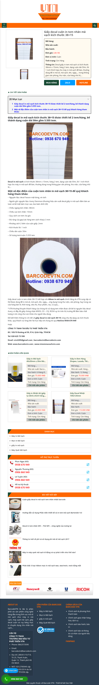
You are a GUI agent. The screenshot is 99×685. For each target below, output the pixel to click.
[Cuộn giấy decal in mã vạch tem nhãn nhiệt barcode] (15, 504)
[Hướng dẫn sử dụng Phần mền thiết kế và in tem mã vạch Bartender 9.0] (15, 517)
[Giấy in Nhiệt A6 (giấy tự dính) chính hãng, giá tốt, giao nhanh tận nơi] (15, 406)
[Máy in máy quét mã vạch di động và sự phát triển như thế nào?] (15, 557)
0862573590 (23, 644)
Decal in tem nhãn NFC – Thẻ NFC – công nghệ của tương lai (46, 526)
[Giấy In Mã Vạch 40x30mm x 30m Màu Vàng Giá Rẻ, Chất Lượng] (15, 372)
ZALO (67, 82)
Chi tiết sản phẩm (37, 385)
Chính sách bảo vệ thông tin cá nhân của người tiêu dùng (79, 633)
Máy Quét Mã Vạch (19, 450)
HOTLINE (83, 82)
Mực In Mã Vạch (18, 441)
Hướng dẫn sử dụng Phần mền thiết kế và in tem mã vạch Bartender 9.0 (52, 513)
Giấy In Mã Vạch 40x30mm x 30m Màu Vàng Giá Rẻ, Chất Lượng (36, 362)
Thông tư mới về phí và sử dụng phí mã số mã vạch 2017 (45, 539)
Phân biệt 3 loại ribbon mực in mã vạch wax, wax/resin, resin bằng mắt (51, 565)
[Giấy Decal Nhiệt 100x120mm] (58, 406)
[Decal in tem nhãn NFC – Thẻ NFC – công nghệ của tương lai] (15, 531)
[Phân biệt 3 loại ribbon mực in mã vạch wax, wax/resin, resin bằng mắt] (15, 570)
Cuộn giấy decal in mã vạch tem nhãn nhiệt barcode (43, 499)
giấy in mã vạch (17, 445)
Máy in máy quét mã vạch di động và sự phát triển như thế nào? (49, 552)
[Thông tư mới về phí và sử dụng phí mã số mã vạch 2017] (15, 544)
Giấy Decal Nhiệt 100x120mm (77, 394)
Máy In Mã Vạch (18, 436)
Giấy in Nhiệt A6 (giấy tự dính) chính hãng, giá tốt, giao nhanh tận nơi (37, 397)
